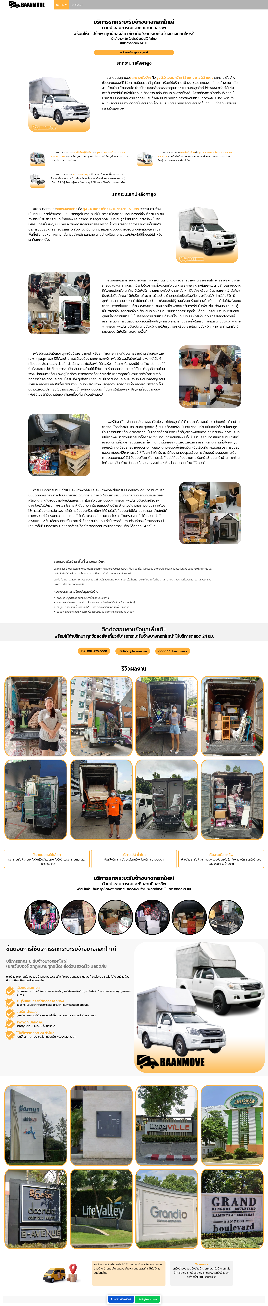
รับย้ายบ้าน (198, 1268)
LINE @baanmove (147, 1299)
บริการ (60, 4)
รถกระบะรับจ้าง (213, 1268)
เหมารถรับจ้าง (208, 1277)
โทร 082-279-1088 (121, 1299)
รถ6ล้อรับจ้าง (195, 1273)
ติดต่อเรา (77, 4)
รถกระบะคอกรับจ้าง (214, 1273)
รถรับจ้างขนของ (182, 1268)
